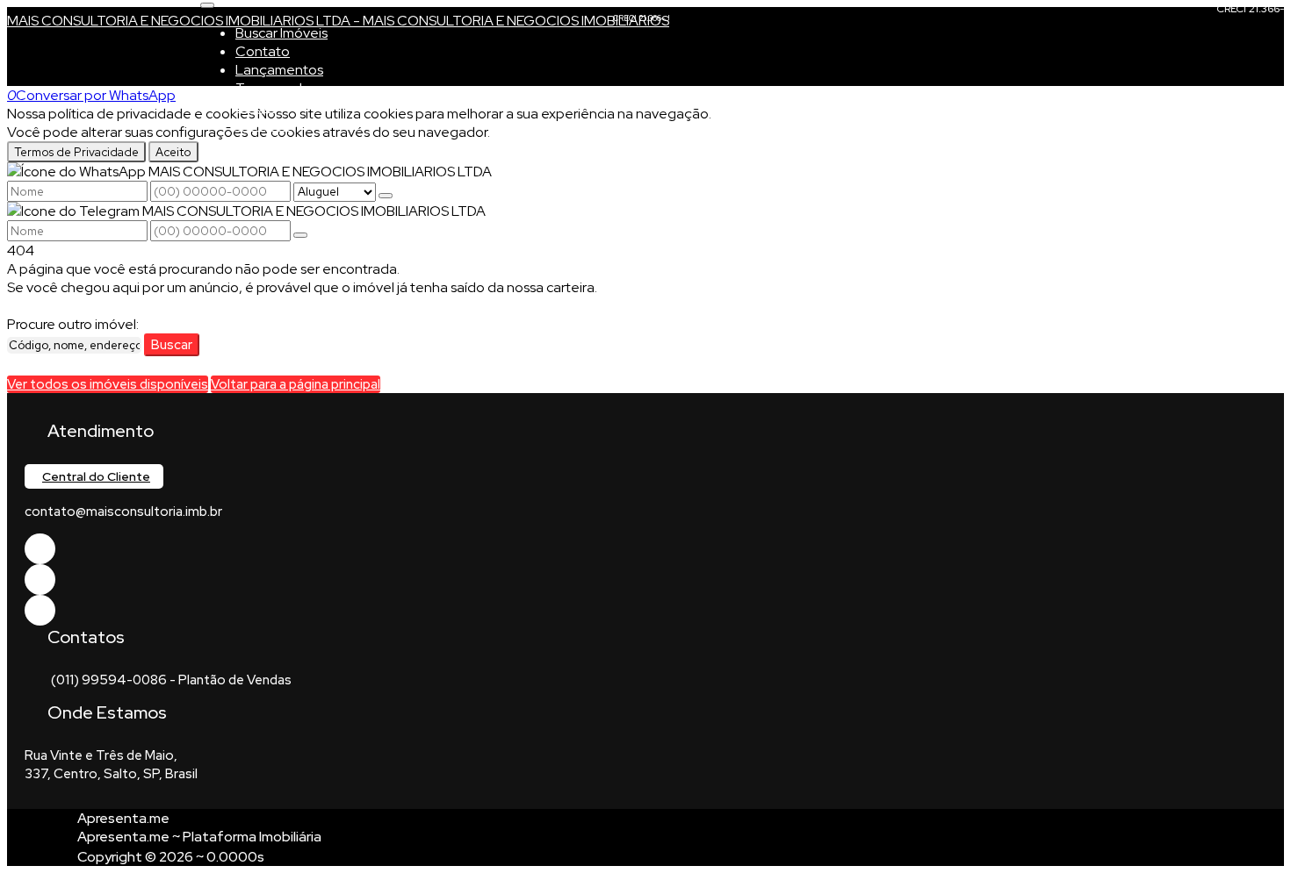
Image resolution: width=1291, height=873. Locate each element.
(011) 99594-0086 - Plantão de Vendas (171, 680)
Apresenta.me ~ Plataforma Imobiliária (199, 836)
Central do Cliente (96, 476)
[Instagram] (40, 610)
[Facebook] (40, 548)
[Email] (40, 579)
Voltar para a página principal (295, 384)
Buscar (171, 345)
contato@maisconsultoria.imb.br (123, 511)
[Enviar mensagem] (386, 195)
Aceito (173, 152)
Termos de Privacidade (76, 152)
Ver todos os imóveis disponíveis (107, 384)
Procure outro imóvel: (73, 324)
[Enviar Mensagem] (300, 235)
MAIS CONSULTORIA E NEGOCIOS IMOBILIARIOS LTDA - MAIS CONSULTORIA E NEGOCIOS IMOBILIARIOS (338, 20)
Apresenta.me (123, 818)
